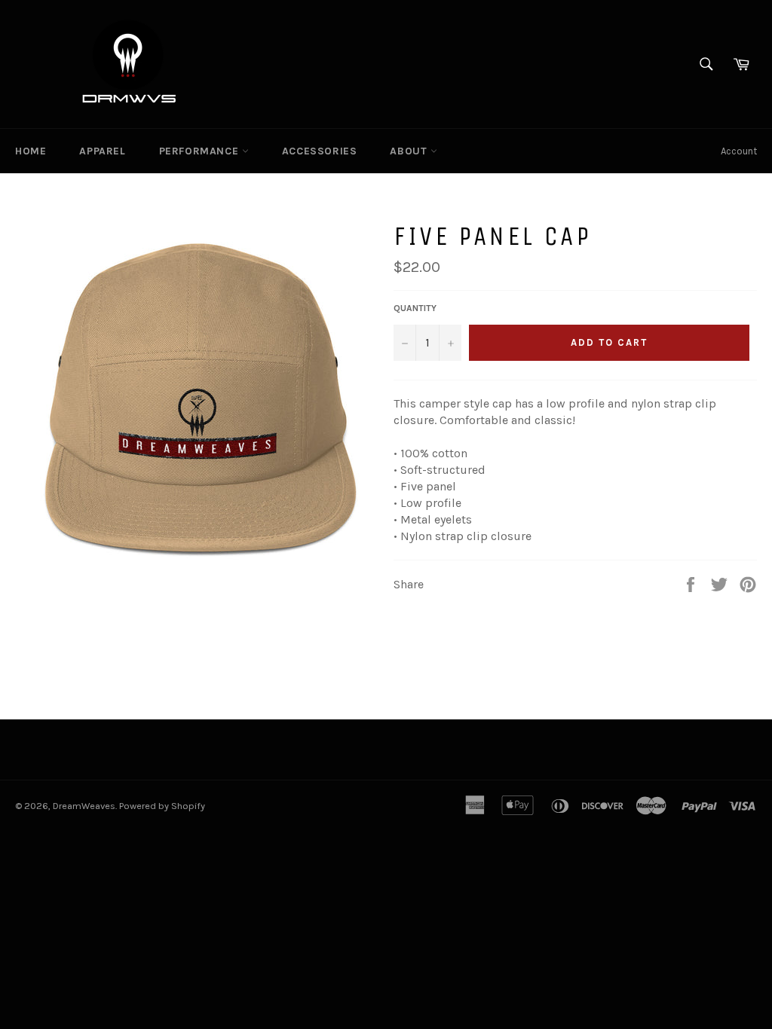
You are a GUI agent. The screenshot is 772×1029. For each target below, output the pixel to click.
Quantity (415, 308)
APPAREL (102, 151)
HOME (30, 151)
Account (739, 151)
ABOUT (410, 151)
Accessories (319, 151)
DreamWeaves (84, 805)
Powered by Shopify (162, 805)
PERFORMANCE (200, 151)
